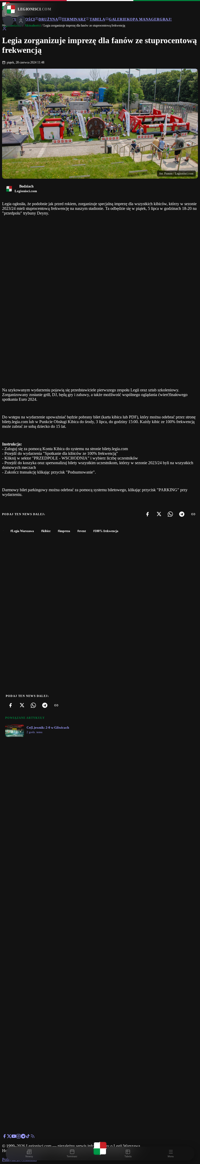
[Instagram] (18, 1137)
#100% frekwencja (105, 531)
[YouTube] (13, 1137)
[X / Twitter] (9, 1137)
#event (81, 531)
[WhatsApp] (170, 514)
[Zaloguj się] (4, 29)
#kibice (46, 531)
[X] (159, 514)
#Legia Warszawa (22, 531)
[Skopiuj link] (193, 514)
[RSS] (32, 1137)
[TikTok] (28, 1137)
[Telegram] (181, 514)
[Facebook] (147, 514)
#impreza (64, 531)
